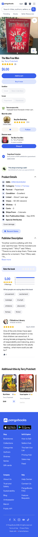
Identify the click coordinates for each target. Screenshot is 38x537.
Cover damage (8, 224)
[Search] (33, 9)
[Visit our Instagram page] (19, 519)
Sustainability (9, 491)
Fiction (18, 186)
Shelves (6, 456)
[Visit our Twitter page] (14, 519)
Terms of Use (13, 528)
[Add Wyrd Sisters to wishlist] (14, 377)
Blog (5, 495)
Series (6, 461)
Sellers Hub (26, 443)
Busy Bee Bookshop (20, 119)
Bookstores (8, 439)
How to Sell (26, 439)
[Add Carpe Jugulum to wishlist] (31, 377)
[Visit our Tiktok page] (28, 519)
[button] (19, 177)
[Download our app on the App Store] (10, 427)
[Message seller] (10, 129)
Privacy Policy (24, 528)
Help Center (27, 479)
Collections (8, 443)
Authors (6, 452)
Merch (6, 504)
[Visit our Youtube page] (23, 519)
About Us (7, 479)
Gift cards (7, 465)
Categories (8, 447)
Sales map (26, 459)
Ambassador (8, 500)
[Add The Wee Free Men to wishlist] (34, 20)
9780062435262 (18, 182)
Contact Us (26, 483)
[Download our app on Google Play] (24, 427)
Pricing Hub (27, 455)
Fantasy (26, 186)
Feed (24, 463)
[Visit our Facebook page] (10, 519)
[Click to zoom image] (19, 36)
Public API (7, 508)
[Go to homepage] (8, 4)
